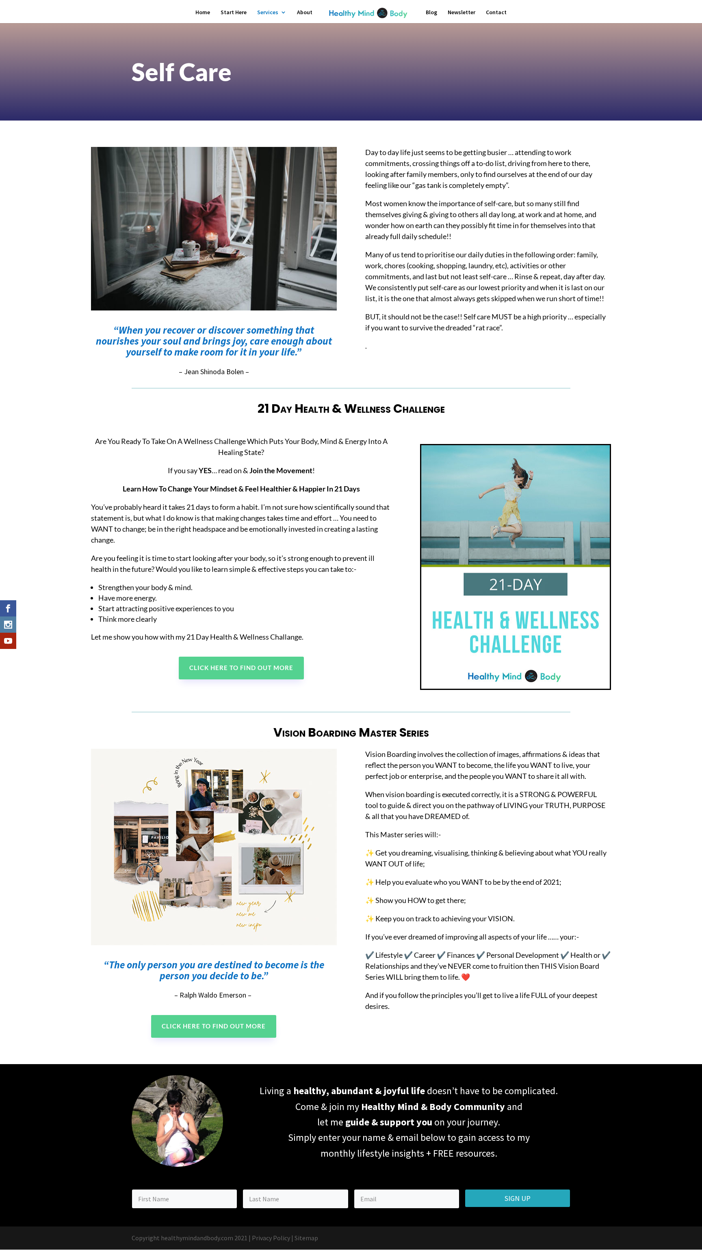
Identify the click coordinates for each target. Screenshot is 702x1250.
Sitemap (306, 1238)
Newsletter (461, 12)
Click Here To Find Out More (241, 667)
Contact (496, 12)
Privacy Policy (271, 1238)
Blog (431, 12)
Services (267, 12)
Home (202, 12)
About (304, 12)
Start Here (234, 12)
